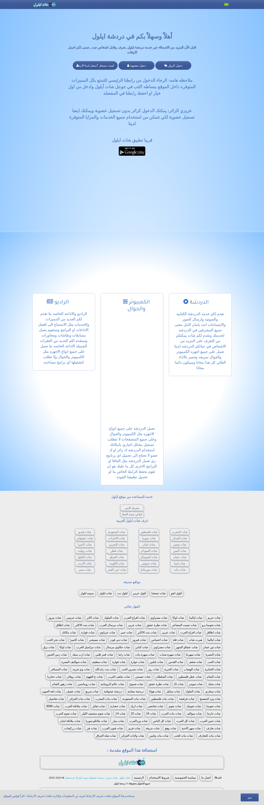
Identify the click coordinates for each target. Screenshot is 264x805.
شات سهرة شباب (170, 654)
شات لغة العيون (51, 691)
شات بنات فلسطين (162, 698)
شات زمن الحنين (57, 654)
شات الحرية (171, 669)
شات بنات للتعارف (209, 735)
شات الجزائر (179, 538)
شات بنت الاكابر (84, 625)
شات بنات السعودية (133, 698)
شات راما (124, 654)
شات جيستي (142, 676)
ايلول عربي (139, 593)
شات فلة (178, 639)
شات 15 (136, 713)
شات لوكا (178, 617)
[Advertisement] (132, 184)
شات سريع (91, 691)
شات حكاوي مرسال (118, 647)
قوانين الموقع (11, 795)
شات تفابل (98, 706)
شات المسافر (59, 669)
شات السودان (149, 550)
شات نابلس (156, 661)
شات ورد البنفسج (210, 698)
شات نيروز (54, 617)
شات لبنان (149, 544)
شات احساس (159, 639)
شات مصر (84, 569)
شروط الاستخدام (159, 777)
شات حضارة (117, 706)
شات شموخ (136, 684)
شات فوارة (87, 632)
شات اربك (136, 706)
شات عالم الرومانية (112, 684)
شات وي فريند (81, 669)
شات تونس (179, 544)
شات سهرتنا (193, 654)
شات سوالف (194, 713)
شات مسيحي (97, 639)
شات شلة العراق (106, 735)
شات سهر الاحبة (191, 728)
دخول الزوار (174, 65)
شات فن (92, 728)
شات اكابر (93, 617)
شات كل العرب (185, 720)
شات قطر (117, 550)
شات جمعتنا (158, 593)
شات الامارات (116, 538)
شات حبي (126, 632)
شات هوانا (155, 691)
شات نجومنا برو (211, 625)
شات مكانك (69, 632)
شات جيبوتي (149, 563)
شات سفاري (212, 691)
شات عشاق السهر (187, 647)
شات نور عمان (211, 647)
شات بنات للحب (183, 735)
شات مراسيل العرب (88, 647)
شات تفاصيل (56, 698)
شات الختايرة (212, 669)
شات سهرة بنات (144, 654)
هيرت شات (195, 639)
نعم (250, 797)
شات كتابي (141, 647)
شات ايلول (105, 593)
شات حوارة (137, 661)
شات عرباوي (107, 632)
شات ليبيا (179, 563)
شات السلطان (164, 676)
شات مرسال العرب (111, 625)
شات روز (153, 669)
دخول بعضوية (137, 65)
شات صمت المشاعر (184, 625)
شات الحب (213, 661)
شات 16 (151, 713)
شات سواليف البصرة (73, 661)
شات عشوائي (85, 538)
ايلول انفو (176, 593)
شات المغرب (179, 531)
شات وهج (170, 728)
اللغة (219, 777)
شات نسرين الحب (132, 669)
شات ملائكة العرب (76, 706)
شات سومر (196, 684)
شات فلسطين (148, 531)
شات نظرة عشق (157, 625)
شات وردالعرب (138, 720)
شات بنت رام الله (105, 669)
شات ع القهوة (94, 676)
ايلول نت (122, 593)
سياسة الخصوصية (185, 777)
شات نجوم (175, 706)
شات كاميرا (85, 544)
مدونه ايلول (87, 593)
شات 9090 (52, 706)
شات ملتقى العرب (119, 676)
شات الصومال (148, 557)
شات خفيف (73, 691)
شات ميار (118, 720)
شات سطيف (99, 661)
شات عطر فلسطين (190, 676)
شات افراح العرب (134, 617)
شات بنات (180, 569)
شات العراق (117, 557)
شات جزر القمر (116, 569)
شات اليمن (179, 550)
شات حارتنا (213, 713)
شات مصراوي (158, 617)
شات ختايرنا (54, 676)
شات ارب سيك (81, 654)
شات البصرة (213, 654)
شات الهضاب (191, 669)
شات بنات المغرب (106, 698)
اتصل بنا (206, 777)
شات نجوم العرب (66, 713)
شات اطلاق (63, 625)
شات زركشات (72, 728)
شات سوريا (149, 538)
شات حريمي (73, 617)
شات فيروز (139, 639)
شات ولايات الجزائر (132, 735)
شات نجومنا (213, 706)
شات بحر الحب (55, 639)
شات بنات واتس (158, 735)
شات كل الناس (162, 720)
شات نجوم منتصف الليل (96, 713)
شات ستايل (173, 691)
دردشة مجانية (136, 691)
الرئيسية (139, 777)
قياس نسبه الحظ (132, 514)
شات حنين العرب (210, 720)
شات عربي (134, 625)
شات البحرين (116, 544)
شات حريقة (152, 728)
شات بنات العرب (171, 713)
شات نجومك (193, 706)
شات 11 (179, 684)
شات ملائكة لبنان (70, 720)
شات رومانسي (86, 684)
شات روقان (74, 676)
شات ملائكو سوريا (96, 720)
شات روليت (85, 550)
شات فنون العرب (112, 728)
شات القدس (175, 661)
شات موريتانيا (149, 569)
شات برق (48, 647)
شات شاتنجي (155, 706)
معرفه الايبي (132, 508)
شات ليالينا (195, 617)
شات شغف (195, 661)
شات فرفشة (186, 698)
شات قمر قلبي (104, 654)
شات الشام (213, 676)
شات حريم (214, 617)
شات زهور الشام (62, 684)
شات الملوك (111, 617)
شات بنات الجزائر (79, 698)
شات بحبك (214, 684)
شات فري (134, 728)
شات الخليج (85, 557)
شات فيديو (84, 531)
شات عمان (179, 557)
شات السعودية (116, 531)
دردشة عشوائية (113, 691)
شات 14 (120, 713)
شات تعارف (213, 728)
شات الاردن (85, 563)
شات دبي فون (118, 639)
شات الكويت (116, 563)
